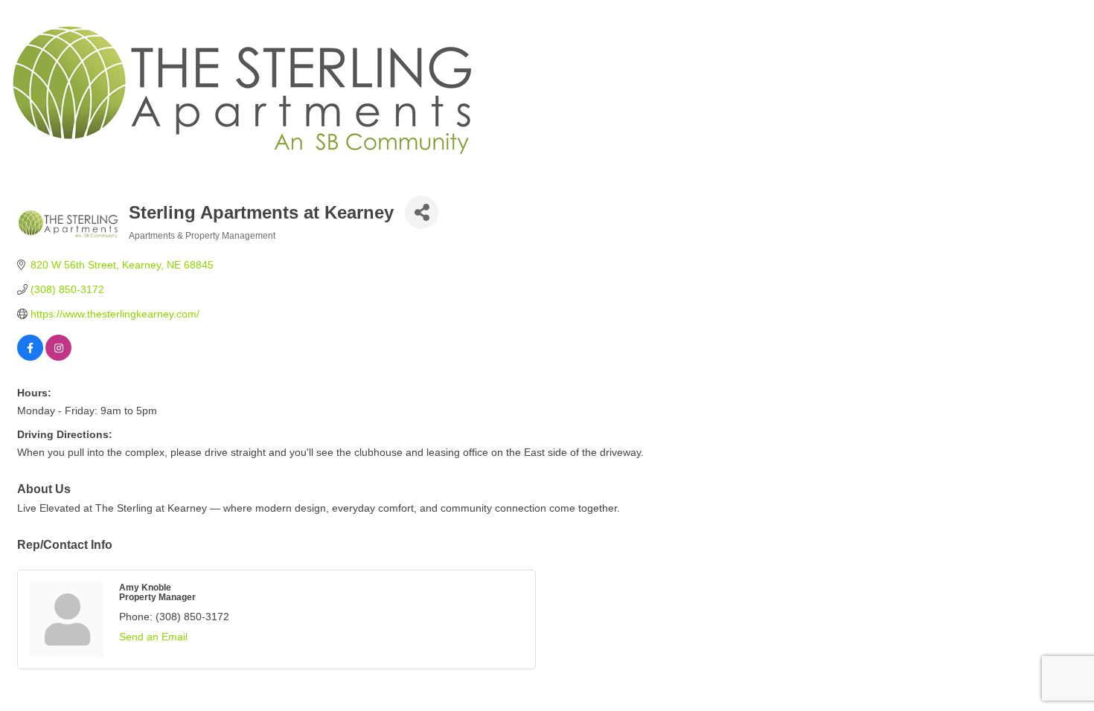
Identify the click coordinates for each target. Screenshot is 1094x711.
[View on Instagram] (58, 357)
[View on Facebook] (30, 357)
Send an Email (153, 637)
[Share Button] (421, 212)
